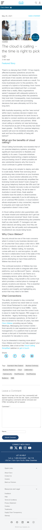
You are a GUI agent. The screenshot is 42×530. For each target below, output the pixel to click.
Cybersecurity (7, 374)
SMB (12, 378)
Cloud (20, 370)
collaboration (28, 370)
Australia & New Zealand (15, 365)
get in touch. (24, 348)
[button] (5, 8)
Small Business (19, 374)
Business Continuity (32, 365)
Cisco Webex (7, 323)
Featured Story (8, 63)
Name (4, 431)
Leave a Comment (34, 16)
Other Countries (31, 460)
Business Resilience (9, 370)
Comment (6, 406)
